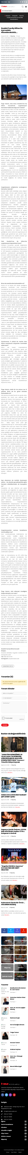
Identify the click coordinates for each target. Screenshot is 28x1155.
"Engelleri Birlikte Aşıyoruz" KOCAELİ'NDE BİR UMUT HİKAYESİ (12, 868)
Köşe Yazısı (14, 1133)
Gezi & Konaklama (13, 1124)
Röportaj (22, 15)
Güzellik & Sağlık (14, 1130)
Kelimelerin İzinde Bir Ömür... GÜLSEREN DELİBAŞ (13, 904)
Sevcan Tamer (15, 1043)
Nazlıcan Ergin (15, 1018)
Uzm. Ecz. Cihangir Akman (16, 1057)
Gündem (13, 1127)
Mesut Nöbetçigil (16, 1066)
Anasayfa (8, 15)
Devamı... (10, 772)
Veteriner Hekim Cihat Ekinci (17, 998)
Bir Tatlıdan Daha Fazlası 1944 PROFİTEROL (11, 11)
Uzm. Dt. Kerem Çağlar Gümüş (17, 1008)
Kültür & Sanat (13, 1136)
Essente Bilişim (10, 1150)
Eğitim (13, 1121)
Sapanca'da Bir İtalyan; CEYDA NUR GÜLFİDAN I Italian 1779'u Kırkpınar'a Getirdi (13, 831)
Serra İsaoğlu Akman (17, 1025)
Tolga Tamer (14, 1032)
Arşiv (9, 2)
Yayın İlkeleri (14, 1152)
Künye (7, 1152)
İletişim (20, 1152)
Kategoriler (15, 15)
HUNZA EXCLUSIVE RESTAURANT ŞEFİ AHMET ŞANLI (13, 796)
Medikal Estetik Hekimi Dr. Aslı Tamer (18, 988)
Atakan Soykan (15, 1049)
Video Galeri (4, 2)
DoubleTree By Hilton (8, 666)
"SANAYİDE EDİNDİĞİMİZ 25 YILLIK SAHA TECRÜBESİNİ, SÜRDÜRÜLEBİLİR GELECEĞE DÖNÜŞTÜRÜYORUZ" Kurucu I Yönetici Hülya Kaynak (12, 758)
